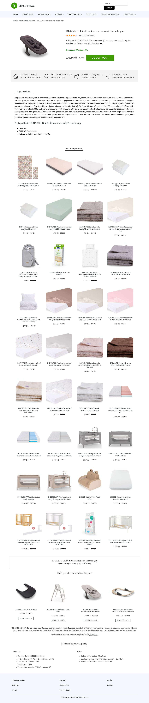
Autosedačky (129, 14)
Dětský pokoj (43, 14)
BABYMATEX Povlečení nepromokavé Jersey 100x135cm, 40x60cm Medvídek (90, 274)
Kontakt (110, 685)
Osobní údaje (65, 690)
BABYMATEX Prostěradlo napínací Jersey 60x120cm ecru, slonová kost (120, 229)
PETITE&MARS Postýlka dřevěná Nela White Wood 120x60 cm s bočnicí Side (59, 542)
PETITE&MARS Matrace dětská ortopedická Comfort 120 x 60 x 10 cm (120, 410)
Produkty (20, 21)
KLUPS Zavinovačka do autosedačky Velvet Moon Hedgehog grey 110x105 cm (28, 274)
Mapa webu (64, 685)
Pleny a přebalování (109, 14)
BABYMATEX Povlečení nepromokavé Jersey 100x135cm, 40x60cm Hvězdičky (28, 320)
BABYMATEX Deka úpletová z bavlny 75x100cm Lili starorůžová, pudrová (90, 365)
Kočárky (58, 14)
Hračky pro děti (74, 14)
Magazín (63, 680)
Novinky (15, 685)
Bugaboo (69, 43)
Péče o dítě (91, 14)
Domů (15, 14)
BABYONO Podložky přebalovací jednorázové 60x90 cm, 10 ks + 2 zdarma (89, 542)
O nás (109, 680)
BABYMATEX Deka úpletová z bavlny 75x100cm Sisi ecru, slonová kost (28, 410)
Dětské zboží (27, 14)
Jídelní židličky (86, 564)
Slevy (14, 690)
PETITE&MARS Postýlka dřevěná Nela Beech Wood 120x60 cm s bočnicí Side (28, 542)
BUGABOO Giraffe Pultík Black (26, 609)
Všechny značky (18, 680)
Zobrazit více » (96, 43)
